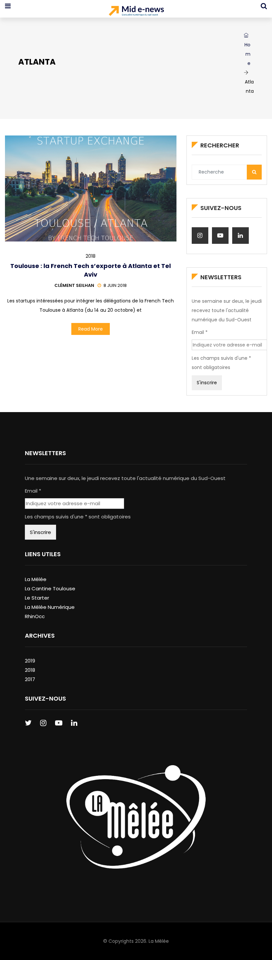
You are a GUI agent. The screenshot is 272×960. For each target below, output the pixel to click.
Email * (200, 332)
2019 (30, 660)
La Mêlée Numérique (50, 607)
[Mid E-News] (136, 11)
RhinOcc (35, 616)
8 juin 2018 (115, 285)
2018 (91, 256)
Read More (90, 329)
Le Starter (37, 597)
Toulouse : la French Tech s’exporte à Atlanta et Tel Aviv (90, 270)
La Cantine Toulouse (50, 588)
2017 (30, 679)
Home (247, 54)
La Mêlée (35, 579)
